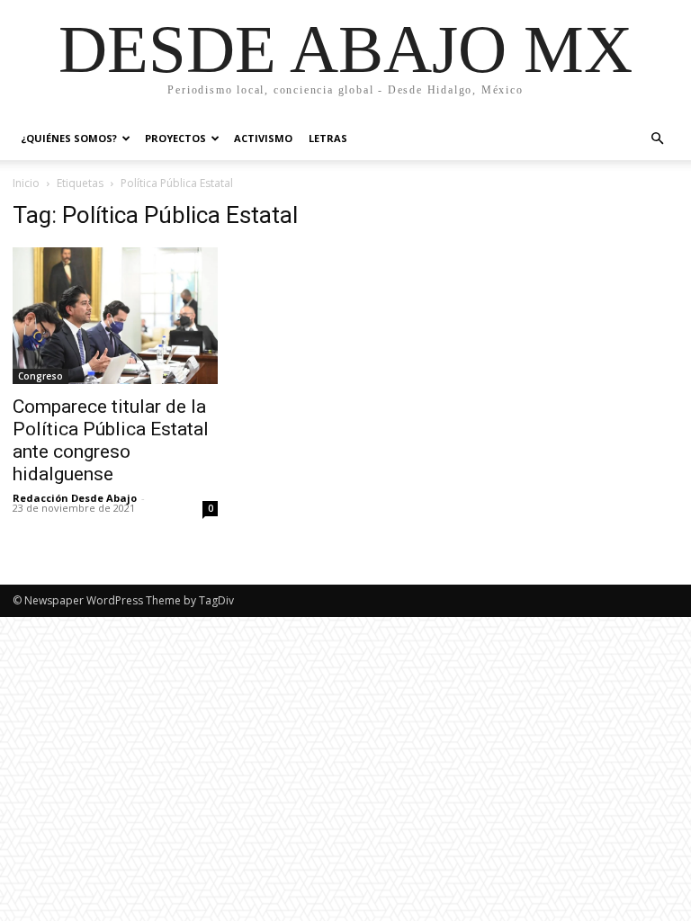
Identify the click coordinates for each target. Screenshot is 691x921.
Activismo (263, 138)
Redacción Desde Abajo (75, 498)
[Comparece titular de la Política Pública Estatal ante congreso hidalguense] (115, 315)
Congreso (40, 376)
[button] (656, 139)
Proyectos (175, 138)
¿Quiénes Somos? (69, 138)
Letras (328, 138)
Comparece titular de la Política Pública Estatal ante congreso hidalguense (111, 440)
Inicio (26, 183)
